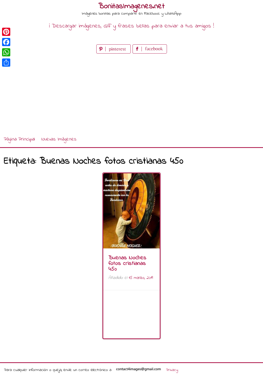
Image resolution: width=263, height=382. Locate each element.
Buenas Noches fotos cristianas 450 (127, 263)
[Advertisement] (131, 93)
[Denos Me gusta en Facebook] (150, 52)
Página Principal (19, 139)
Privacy (172, 370)
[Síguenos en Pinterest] (114, 52)
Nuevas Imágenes (59, 139)
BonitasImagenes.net (131, 6)
